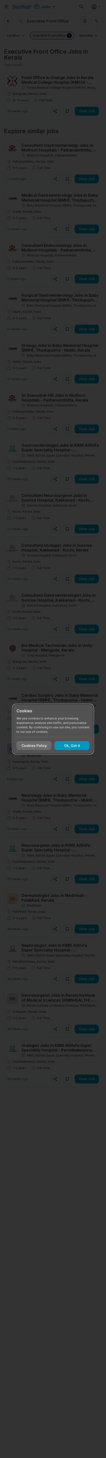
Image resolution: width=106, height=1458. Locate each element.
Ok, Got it (72, 745)
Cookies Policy (34, 745)
